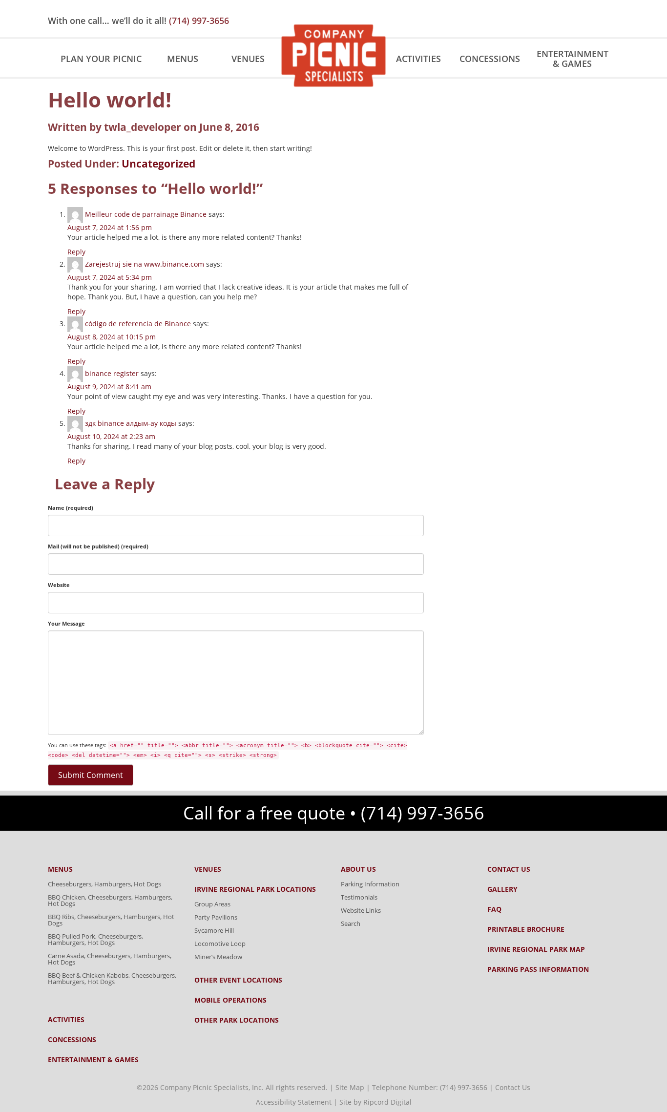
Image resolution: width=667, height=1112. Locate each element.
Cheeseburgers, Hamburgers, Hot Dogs (104, 884)
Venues (248, 58)
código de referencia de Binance (138, 323)
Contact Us (508, 869)
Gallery (502, 889)
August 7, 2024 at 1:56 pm (109, 227)
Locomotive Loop (220, 943)
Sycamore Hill (214, 930)
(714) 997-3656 (199, 20)
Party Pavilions (215, 917)
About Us (358, 869)
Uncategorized (158, 163)
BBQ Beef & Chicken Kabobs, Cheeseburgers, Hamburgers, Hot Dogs (112, 978)
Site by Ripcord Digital (375, 1102)
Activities (418, 58)
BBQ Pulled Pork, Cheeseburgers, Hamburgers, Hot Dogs (95, 939)
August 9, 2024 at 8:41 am (109, 386)
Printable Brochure (525, 929)
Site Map (349, 1087)
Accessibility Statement (294, 1102)
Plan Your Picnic (101, 58)
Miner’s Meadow (218, 956)
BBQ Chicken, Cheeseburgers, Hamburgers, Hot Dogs (110, 900)
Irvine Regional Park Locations (255, 889)
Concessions (489, 58)
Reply (76, 251)
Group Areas (212, 904)
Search (350, 923)
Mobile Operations (230, 1000)
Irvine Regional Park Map (536, 949)
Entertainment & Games (572, 58)
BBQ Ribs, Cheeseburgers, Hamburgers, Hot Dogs (111, 919)
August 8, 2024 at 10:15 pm (111, 336)
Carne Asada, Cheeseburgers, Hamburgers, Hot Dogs (109, 958)
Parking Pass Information (538, 969)
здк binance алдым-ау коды (130, 423)
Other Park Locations (236, 1020)
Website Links (361, 910)
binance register (112, 373)
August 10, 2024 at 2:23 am (111, 436)
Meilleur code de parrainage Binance (146, 214)
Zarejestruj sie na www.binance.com (144, 264)
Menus (182, 58)
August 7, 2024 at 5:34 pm (109, 277)
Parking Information (370, 884)
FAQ (494, 909)
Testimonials (359, 897)
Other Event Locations (238, 980)
